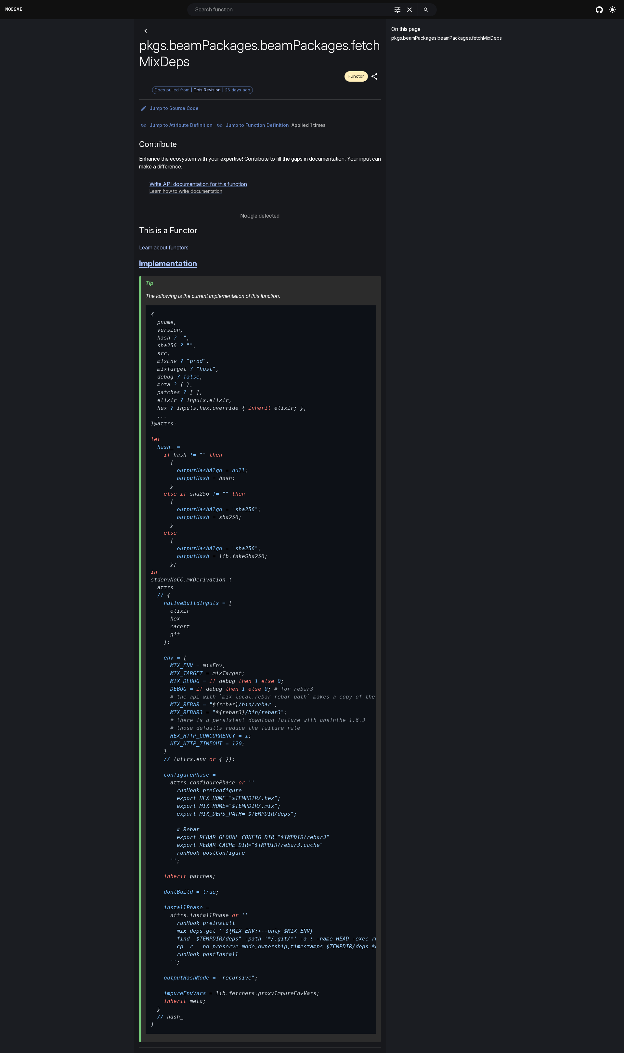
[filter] (397, 9)
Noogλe (13, 9)
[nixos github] (599, 9)
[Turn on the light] (612, 9)
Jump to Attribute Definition (181, 125)
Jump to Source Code (174, 108)
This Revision (207, 89)
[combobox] (291, 9)
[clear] (409, 9)
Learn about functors (163, 247)
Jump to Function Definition (257, 125)
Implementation (168, 263)
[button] (198, 187)
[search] (426, 9)
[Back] (145, 30)
